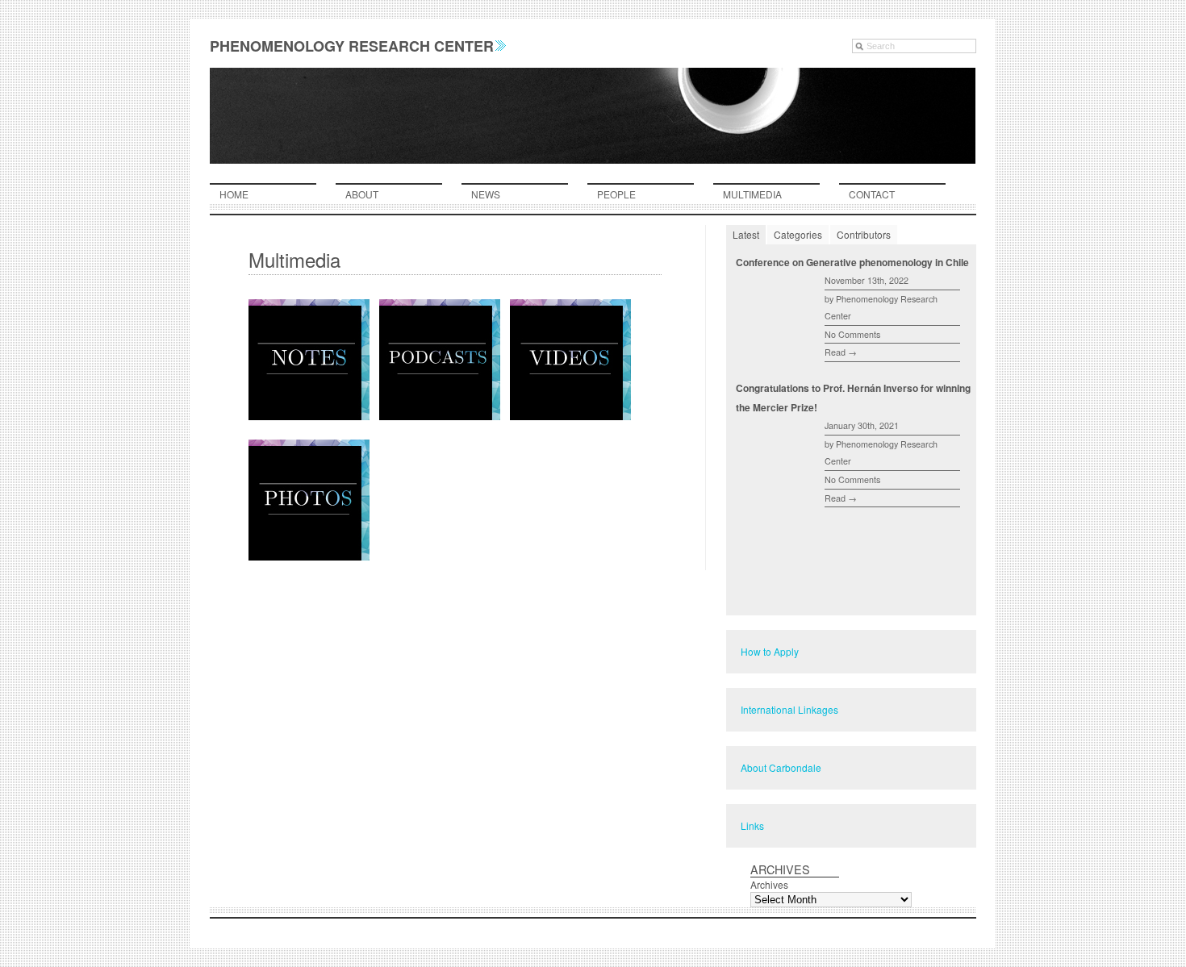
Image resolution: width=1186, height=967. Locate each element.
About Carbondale (781, 767)
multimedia (752, 194)
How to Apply (770, 651)
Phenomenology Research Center (352, 45)
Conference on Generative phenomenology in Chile (852, 262)
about (361, 194)
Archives (769, 884)
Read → (841, 352)
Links (752, 825)
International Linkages (789, 709)
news (485, 194)
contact (872, 194)
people (616, 194)
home (233, 194)
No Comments (852, 334)
